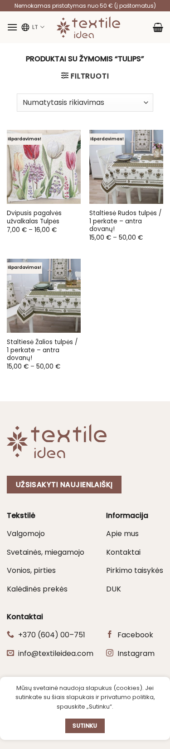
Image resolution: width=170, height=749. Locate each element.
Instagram (136, 653)
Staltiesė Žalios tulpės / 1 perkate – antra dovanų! (42, 350)
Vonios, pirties (31, 570)
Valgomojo (26, 533)
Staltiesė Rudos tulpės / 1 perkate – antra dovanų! (125, 221)
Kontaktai (123, 552)
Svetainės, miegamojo (45, 552)
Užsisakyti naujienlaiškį (64, 484)
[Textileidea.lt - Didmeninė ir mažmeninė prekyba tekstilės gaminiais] (88, 27)
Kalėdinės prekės (37, 589)
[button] (12, 27)
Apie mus (122, 533)
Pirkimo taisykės (134, 570)
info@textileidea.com (55, 653)
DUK (113, 589)
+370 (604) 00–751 (51, 635)
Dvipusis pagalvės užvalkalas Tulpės (34, 217)
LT (35, 27)
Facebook (135, 635)
